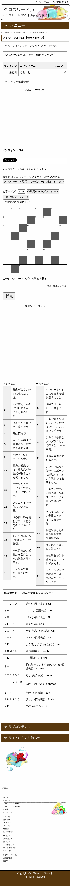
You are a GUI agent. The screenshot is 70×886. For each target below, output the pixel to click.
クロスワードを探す (11, 803)
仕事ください (60, 286)
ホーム (6, 797)
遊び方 (6, 861)
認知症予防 (8, 851)
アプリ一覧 (8, 812)
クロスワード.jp (19, 9)
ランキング (8, 822)
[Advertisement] (35, 115)
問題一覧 (7, 800)
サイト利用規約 (9, 848)
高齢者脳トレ (8, 858)
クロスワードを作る (11, 806)
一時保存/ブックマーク (16, 197)
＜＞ (24, 169)
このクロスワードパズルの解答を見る (25, 278)
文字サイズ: (10, 191)
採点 (9, 296)
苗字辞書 (7, 842)
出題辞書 (7, 836)
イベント (7, 816)
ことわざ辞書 (8, 845)
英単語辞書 (8, 839)
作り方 (6, 809)
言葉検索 (7, 819)
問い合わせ (8, 831)
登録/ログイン (61, 1)
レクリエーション (10, 855)
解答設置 (7, 828)
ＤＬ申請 (7, 825)
